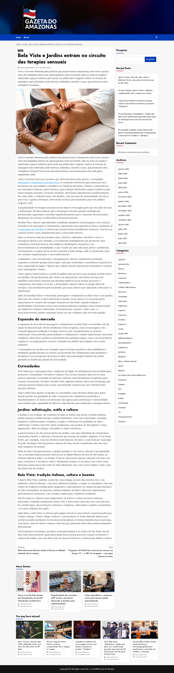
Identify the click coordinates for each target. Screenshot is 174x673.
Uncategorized (125, 417)
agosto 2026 (123, 169)
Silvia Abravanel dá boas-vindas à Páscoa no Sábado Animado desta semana (41, 550)
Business (122, 273)
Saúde (20, 50)
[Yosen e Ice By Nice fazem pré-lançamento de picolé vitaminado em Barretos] (32, 581)
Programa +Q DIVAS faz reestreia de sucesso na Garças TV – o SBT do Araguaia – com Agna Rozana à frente (90, 552)
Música (121, 370)
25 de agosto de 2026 (26, 606)
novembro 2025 (125, 211)
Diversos (122, 292)
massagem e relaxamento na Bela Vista (38, 182)
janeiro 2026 (123, 201)
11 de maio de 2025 (44, 68)
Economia (122, 296)
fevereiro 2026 (124, 197)
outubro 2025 (124, 215)
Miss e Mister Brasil (127, 361)
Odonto (121, 384)
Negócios (122, 380)
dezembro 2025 (125, 206)
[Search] (156, 37)
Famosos (122, 324)
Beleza (121, 269)
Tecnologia (123, 403)
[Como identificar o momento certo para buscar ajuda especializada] (98, 581)
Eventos (121, 320)
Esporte (121, 310)
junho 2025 (122, 234)
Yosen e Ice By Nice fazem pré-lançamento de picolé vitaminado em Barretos (30, 598)
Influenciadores (125, 338)
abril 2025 (122, 243)
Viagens (121, 421)
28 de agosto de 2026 (26, 654)
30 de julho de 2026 (92, 606)
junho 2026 (122, 178)
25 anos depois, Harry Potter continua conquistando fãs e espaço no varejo (135, 91)
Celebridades (124, 283)
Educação (122, 301)
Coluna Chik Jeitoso (127, 287)
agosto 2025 (123, 224)
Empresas (122, 306)
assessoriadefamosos (27, 68)
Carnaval (122, 278)
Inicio (18, 37)
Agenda (121, 259)
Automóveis (123, 264)
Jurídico (121, 352)
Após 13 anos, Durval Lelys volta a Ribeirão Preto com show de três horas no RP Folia (136, 80)
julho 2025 (122, 229)
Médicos (122, 357)
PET (120, 389)
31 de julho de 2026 (58, 609)
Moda (120, 366)
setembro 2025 (124, 220)
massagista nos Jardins (32, 229)
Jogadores (123, 347)
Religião (122, 394)
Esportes (122, 315)
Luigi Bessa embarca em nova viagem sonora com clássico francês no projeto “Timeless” (136, 103)
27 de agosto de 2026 (54, 654)
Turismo (122, 407)
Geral (26, 37)
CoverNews (96, 669)
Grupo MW (123, 333)
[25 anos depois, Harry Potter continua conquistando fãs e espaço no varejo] (58, 630)
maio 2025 (122, 238)
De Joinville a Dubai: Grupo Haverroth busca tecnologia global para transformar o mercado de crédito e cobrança (137, 133)
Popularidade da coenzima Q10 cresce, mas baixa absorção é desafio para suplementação (64, 599)
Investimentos (124, 343)
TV (119, 412)
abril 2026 (122, 187)
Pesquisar (121, 50)
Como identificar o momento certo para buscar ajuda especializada (98, 598)
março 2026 (123, 192)
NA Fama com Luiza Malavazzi (132, 375)
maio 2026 (122, 183)
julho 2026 (122, 173)
